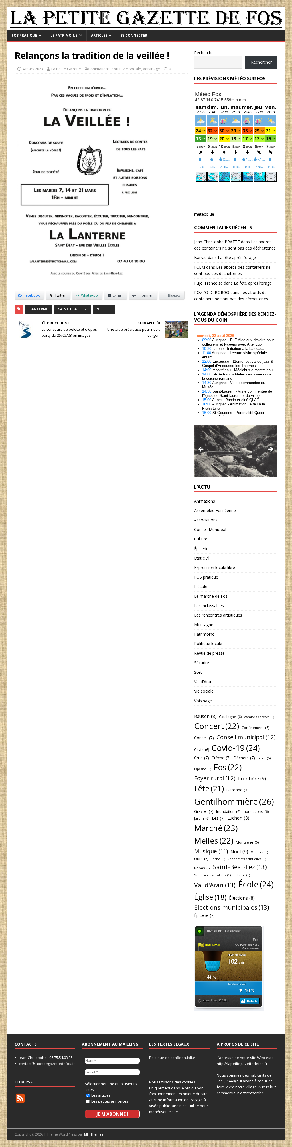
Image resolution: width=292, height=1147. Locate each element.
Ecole (264, 758)
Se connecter (134, 35)
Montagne (203, 624)
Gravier (204, 811)
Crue (201, 757)
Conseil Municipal (210, 529)
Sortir (116, 68)
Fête (209, 788)
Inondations (256, 811)
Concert (216, 726)
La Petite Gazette (66, 68)
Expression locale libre (214, 567)
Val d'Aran (203, 681)
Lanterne (38, 309)
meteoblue (204, 214)
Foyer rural (215, 778)
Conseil (204, 737)
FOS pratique (24, 35)
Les (218, 818)
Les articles (100, 1095)
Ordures (259, 852)
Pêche (218, 859)
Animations (100, 68)
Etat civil (201, 558)
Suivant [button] (270, 449)
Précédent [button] (201, 449)
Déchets (244, 757)
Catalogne (230, 716)
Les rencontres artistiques (218, 615)
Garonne (237, 790)
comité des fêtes (259, 717)
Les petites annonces (109, 1101)
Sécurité (201, 662)
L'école (200, 586)
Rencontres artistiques (247, 859)
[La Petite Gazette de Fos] (146, 26)
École (256, 884)
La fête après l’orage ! (238, 257)
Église (210, 897)
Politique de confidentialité (172, 1057)
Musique (211, 851)
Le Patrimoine (64, 35)
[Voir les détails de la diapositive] (235, 451)
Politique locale (208, 643)
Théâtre (241, 875)
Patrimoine (204, 634)
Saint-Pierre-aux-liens (212, 875)
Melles (213, 840)
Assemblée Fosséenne (215, 510)
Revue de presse (209, 653)
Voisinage (151, 68)
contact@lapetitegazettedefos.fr (47, 1063)
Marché (216, 828)
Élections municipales (231, 907)
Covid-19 (236, 747)
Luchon (238, 818)
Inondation (228, 811)
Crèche (221, 757)
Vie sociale (132, 68)
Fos (228, 767)
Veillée (103, 309)
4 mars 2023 (33, 68)
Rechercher (204, 52)
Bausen (205, 716)
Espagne (202, 769)
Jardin (201, 818)
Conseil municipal (246, 737)
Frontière (252, 778)
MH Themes (93, 1134)
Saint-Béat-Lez (72, 309)
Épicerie (201, 548)
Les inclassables (209, 605)
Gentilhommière (234, 801)
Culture (200, 539)
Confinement (255, 727)
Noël (239, 851)
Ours (201, 858)
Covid (201, 749)
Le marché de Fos (211, 596)
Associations (206, 520)
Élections (242, 898)
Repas (202, 867)
